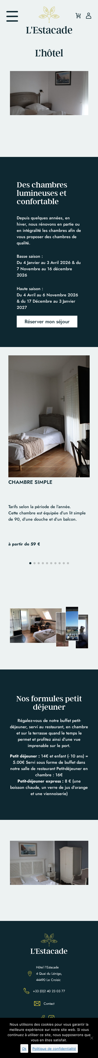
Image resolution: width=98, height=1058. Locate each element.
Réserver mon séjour (47, 321)
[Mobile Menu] (12, 16)
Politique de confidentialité (54, 1049)
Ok (24, 1049)
